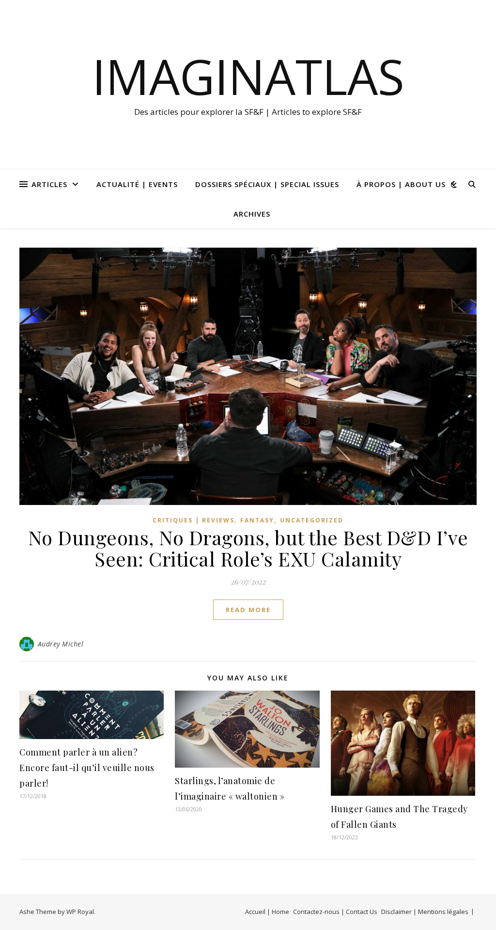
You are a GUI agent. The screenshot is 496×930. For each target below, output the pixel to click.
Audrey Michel (61, 643)
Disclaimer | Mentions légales (424, 911)
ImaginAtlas (248, 76)
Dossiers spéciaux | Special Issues (267, 184)
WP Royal (80, 911)
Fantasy (257, 520)
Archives (251, 214)
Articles (49, 184)
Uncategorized (311, 520)
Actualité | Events (137, 184)
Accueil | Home (267, 911)
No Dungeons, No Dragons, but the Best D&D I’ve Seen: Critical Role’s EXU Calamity (248, 547)
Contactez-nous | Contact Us (335, 911)
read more (248, 609)
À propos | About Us (401, 184)
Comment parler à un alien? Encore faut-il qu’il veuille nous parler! (87, 767)
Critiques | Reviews (193, 520)
